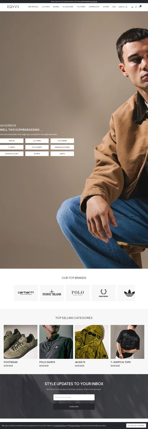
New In (11, 141)
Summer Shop (94, 7)
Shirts (62, 154)
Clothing (46, 7)
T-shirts (11, 147)
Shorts (37, 154)
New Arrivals (33, 7)
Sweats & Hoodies (62, 147)
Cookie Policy (59, 425)
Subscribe (74, 406)
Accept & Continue (136, 425)
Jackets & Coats (11, 154)
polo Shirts (37, 147)
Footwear (81, 7)
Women (106, 7)
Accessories (68, 7)
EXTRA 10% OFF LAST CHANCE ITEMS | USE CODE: (74, 1)
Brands (56, 7)
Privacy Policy (74, 425)
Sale (114, 7)
